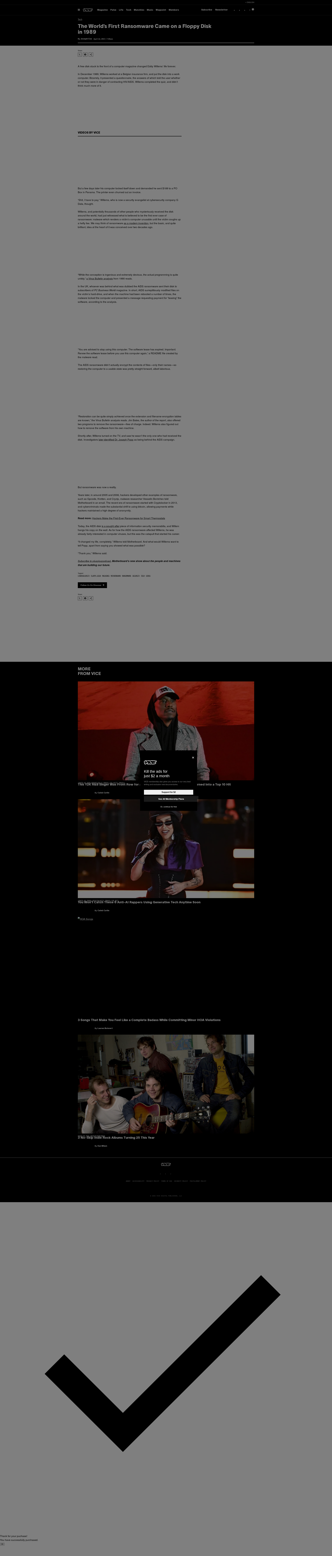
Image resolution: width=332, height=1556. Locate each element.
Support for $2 (169, 792)
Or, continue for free (168, 807)
